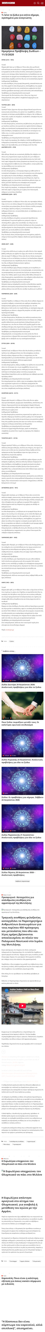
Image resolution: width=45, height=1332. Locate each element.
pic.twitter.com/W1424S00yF (24, 1076)
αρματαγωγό (31, 1141)
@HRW (15, 1062)
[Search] (38, 3)
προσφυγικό (17, 1144)
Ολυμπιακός (36, 1261)
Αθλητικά (5, 1158)
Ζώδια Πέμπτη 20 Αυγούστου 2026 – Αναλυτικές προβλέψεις (18, 873)
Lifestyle (7, 680)
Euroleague (13, 1261)
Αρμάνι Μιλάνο (25, 1261)
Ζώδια (5, 12)
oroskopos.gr (10, 630)
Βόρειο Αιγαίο (7, 894)
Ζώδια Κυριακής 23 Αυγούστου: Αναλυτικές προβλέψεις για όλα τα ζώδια (22, 761)
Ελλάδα (14, 680)
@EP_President (7, 1076)
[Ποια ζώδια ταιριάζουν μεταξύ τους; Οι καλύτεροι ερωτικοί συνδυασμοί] (22, 706)
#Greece (5, 1057)
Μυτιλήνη (7, 1144)
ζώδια (12, 641)
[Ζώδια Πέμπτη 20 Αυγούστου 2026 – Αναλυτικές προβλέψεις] (22, 856)
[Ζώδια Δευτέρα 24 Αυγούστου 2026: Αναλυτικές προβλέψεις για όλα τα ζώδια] (22, 668)
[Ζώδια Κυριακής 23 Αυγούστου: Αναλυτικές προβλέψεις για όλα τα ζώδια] (22, 743)
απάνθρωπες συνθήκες (17, 1141)
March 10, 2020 (32, 1081)
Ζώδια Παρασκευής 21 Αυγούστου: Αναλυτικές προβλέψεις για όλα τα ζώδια (21, 836)
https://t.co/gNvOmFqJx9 (15, 1065)
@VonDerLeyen (7, 1073)
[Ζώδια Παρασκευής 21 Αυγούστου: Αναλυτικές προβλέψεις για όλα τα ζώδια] (22, 818)
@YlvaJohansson (20, 1073)
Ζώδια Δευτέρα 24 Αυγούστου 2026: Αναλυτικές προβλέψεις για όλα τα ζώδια (21, 685)
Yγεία (4, 1275)
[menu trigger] (41, 3)
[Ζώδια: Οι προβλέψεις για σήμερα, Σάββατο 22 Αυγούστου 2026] (22, 781)
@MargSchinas (31, 1073)
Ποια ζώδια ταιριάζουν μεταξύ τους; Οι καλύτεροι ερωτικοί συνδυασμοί (20, 723)
